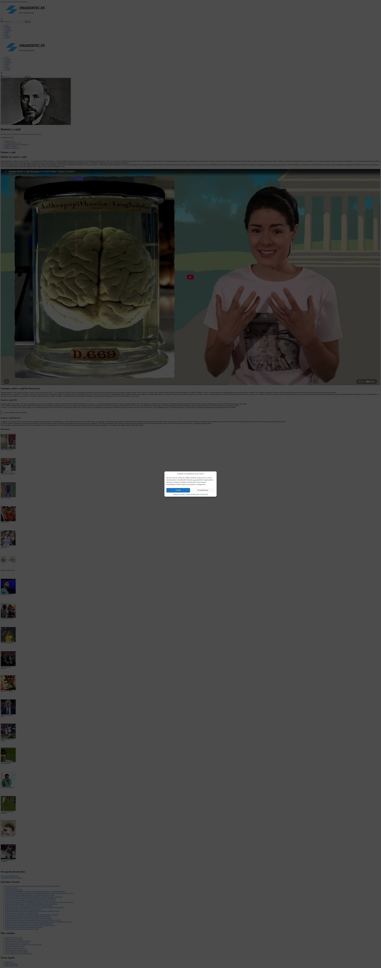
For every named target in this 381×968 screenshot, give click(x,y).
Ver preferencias (203, 490)
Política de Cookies (179, 494)
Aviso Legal (204, 494)
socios (195, 480)
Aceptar (178, 490)
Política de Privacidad (192, 494)
